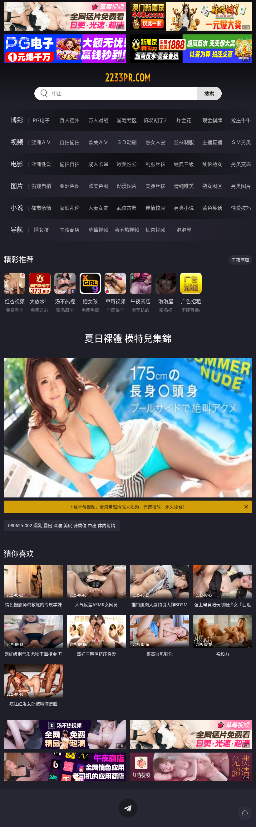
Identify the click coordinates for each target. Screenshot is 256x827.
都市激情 (41, 207)
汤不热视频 (126, 229)
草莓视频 (98, 229)
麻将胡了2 (155, 120)
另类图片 (241, 186)
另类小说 (184, 207)
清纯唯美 (184, 186)
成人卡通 (98, 164)
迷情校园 (155, 207)
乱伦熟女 (212, 164)
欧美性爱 (127, 164)
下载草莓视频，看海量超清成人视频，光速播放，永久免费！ (128, 507)
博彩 (17, 120)
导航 (17, 229)
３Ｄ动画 (127, 142)
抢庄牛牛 (241, 120)
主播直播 (212, 142)
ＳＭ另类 (241, 142)
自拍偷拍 (70, 142)
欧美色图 (98, 186)
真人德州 (70, 120)
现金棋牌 (212, 120)
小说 (17, 208)
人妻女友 (98, 207)
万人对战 (98, 120)
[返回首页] (244, 813)
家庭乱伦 (70, 207)
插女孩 (41, 229)
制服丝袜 (155, 164)
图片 (17, 186)
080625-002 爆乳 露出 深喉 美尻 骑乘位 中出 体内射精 (61, 525)
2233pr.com (128, 77)
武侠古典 (127, 207)
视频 (17, 142)
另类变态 (241, 164)
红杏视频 (155, 229)
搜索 (209, 93)
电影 (17, 164)
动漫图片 (127, 186)
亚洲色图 (70, 186)
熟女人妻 (155, 142)
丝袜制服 (184, 142)
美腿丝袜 (155, 186)
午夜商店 (70, 229)
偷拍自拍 (70, 164)
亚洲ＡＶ (41, 142)
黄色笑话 (212, 207)
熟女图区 (212, 186)
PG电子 (41, 120)
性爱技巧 (241, 207)
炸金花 (183, 120)
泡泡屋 (183, 229)
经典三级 (184, 164)
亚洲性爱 (41, 164)
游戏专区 (127, 120)
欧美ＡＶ (98, 142)
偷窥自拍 (41, 186)
